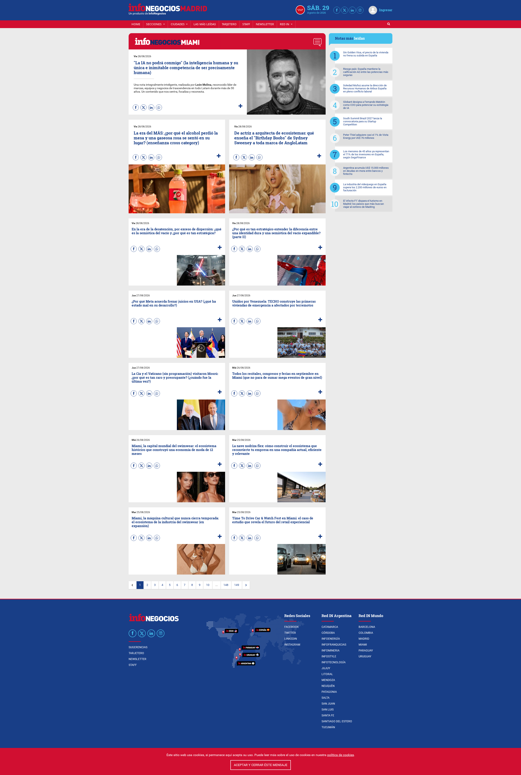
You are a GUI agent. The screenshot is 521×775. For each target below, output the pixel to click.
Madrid (364, 638)
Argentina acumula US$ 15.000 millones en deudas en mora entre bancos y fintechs (366, 170)
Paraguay (366, 650)
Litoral (327, 674)
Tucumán (328, 727)
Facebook (291, 626)
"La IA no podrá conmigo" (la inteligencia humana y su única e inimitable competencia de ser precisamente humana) (186, 67)
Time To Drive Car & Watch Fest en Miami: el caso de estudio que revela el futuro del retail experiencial (272, 520)
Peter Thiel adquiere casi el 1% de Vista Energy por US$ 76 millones (365, 136)
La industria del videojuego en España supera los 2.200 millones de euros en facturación (364, 187)
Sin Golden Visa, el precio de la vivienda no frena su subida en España (365, 54)
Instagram (292, 644)
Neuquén (328, 685)
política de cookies (340, 755)
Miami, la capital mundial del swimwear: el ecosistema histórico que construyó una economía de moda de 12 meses (174, 450)
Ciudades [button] (178, 24)
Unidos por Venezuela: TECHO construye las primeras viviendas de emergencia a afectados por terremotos (274, 303)
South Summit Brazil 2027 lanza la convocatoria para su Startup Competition (362, 121)
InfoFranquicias (334, 644)
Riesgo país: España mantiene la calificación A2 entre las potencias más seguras (365, 72)
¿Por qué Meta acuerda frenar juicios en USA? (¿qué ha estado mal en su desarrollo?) (174, 303)
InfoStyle (329, 656)
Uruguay (365, 656)
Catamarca (330, 626)
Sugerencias (138, 647)
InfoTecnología (334, 662)
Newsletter (265, 24)
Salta (325, 697)
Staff (246, 24)
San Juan (328, 703)
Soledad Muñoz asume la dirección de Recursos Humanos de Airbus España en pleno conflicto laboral (365, 88)
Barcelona (367, 626)
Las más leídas (205, 24)
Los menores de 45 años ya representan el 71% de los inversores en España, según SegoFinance (366, 154)
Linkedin (290, 638)
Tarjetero (229, 24)
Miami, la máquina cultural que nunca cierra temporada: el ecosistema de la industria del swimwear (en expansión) (175, 522)
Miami (363, 644)
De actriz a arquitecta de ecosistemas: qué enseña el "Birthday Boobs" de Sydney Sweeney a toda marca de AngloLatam (274, 137)
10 (207, 585)
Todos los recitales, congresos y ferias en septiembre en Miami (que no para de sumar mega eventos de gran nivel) (277, 375)
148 (225, 585)
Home (135, 24)
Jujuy (326, 668)
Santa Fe (328, 715)
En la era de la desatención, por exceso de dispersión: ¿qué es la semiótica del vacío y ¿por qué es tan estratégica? (176, 231)
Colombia (366, 632)
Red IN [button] (285, 24)
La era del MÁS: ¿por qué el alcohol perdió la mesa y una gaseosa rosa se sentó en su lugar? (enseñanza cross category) (176, 137)
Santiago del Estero (337, 721)
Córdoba (328, 632)
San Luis (328, 709)
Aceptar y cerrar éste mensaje (260, 765)
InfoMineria (330, 650)
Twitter (290, 632)
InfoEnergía (331, 638)
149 (236, 585)
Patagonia (329, 691)
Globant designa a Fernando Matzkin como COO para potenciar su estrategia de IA (365, 104)
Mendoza (328, 680)
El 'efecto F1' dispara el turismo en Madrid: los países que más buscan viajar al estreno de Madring (363, 203)
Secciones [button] (154, 24)
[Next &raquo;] (246, 585)
